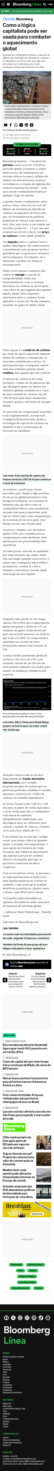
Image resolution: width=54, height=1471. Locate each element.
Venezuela (7, 1369)
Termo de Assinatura (11, 1440)
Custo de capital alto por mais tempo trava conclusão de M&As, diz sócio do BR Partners (27, 1065)
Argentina (7, 1364)
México (6, 1362)
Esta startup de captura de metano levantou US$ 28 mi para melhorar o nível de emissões (27, 479)
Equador (6, 1377)
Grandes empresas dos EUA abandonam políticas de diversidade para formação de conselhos (19, 1192)
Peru (5, 1375)
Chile (5, 1372)
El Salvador (7, 1387)
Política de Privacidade (12, 1442)
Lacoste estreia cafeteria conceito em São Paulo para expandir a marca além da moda (27, 1115)
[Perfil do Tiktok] (41, 1317)
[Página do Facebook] (6, 1317)
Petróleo (38, 1288)
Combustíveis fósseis (20, 1288)
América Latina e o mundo (13, 1357)
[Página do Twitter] (13, 1317)
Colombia (7, 1367)
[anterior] (5, 980)
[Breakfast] (27, 1209)
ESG (5, 1416)
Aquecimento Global (27, 1282)
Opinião (6, 1421)
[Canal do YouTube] (20, 1317)
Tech (5, 1411)
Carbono (33, 1271)
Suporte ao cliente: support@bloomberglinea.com (24, 1461)
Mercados (7, 1406)
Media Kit (7, 1445)
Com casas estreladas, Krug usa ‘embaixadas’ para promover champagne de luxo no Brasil (23, 1098)
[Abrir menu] (3, 4)
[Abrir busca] (44, 4)
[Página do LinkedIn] (34, 1317)
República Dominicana (12, 1392)
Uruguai (6, 1382)
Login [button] (50, 4)
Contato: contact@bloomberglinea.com (19, 1459)
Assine (5, 1437)
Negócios (7, 1403)
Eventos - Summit (10, 1456)
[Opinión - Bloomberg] (27, 19)
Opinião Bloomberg (35, 1265)
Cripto (5, 1426)
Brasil (5, 1359)
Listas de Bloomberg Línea (14, 1408)
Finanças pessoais (10, 1419)
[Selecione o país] (8, 4)
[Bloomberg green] (27, 1127)
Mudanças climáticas (27, 1276)
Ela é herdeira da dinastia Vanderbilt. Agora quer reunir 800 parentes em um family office (25, 1048)
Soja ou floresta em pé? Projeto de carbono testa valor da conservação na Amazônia (18, 1159)
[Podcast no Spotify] (48, 1317)
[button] (5, 125)
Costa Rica (7, 1385)
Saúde (5, 1424)
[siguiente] (49, 980)
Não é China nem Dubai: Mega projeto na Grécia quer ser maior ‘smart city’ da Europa (26, 726)
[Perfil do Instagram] (27, 1317)
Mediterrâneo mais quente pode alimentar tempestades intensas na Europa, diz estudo (19, 1175)
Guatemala (7, 1390)
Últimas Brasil (16, 1265)
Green (20, 1271)
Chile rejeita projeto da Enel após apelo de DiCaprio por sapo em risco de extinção (17, 1143)
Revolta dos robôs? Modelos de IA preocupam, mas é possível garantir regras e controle (16, 981)
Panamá (6, 1380)
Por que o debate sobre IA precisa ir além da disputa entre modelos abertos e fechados (37, 981)
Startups (6, 1414)
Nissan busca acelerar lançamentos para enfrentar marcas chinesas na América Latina (25, 1082)
